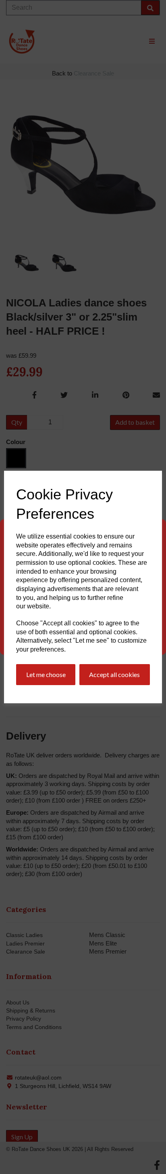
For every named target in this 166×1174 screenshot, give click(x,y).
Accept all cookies (114, 674)
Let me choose (46, 674)
